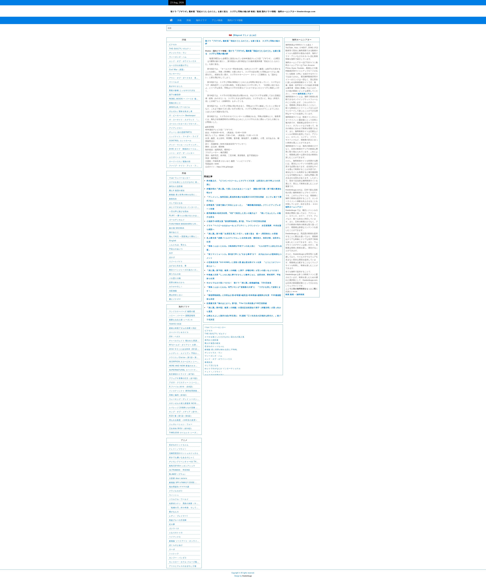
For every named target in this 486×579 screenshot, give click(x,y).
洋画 (179, 20)
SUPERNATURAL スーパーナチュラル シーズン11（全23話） (183, 370)
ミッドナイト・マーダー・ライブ (183, 136)
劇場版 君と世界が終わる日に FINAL (221, 349)
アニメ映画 (217, 20)
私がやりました (176, 86)
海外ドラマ (201, 20)
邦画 (189, 20)
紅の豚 (172, 524)
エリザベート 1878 (177, 157)
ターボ (172, 549)
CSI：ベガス (174, 336)
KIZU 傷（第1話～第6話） (181, 415)
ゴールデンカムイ (177, 219)
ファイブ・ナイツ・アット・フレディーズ (183, 165)
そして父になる (211, 365)
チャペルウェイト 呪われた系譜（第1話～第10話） (183, 340)
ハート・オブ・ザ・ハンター (181, 153)
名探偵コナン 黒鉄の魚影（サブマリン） (183, 503)
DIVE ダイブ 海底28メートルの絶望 (183, 149)
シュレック (174, 553)
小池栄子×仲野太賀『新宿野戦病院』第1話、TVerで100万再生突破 (236, 221)
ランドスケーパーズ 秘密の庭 (182, 311)
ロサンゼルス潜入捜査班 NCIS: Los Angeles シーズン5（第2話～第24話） (183, 403)
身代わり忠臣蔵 (211, 340)
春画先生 (208, 362)
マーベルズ (174, 82)
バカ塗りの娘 (175, 278)
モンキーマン (175, 73)
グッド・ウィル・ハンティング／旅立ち (183, 144)
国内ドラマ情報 (235, 20)
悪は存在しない (176, 295)
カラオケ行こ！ (176, 286)
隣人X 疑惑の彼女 (212, 343)
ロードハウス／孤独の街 (179, 161)
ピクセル (208, 330)
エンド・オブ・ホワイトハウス (218, 359)
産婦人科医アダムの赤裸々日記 (182, 328)
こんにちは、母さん (178, 244)
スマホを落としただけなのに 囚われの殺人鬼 (224, 336)
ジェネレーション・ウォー (181, 424)
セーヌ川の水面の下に (214, 374)
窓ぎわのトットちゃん (214, 346)
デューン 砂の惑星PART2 (180, 132)
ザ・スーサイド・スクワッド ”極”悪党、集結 (183, 119)
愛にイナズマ (175, 299)
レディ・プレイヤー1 (178, 516)
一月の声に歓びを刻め (179, 211)
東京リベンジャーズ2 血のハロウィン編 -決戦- (183, 269)
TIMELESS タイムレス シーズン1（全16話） (183, 432)
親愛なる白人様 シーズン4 (180, 319)
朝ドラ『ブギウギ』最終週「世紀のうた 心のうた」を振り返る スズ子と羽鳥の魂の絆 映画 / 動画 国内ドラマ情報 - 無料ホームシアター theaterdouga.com (243, 11)
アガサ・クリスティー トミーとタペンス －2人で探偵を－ (183, 382)
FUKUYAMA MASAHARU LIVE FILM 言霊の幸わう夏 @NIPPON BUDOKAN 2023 (184, 224)
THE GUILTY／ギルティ (216, 333)
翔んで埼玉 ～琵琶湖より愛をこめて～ (183, 236)
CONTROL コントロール (180, 140)
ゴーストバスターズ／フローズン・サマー (182, 123)
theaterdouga (247, 576)
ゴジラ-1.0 (174, 528)
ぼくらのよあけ (176, 545)
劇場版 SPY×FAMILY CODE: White (182, 482)
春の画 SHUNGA (176, 228)
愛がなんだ (174, 511)
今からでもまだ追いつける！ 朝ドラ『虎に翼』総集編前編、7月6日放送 (239, 283)
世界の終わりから (177, 282)
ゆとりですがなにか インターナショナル (222, 368)
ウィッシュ (174, 495)
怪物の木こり (175, 103)
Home (208, 51)
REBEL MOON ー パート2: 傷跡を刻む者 (183, 98)
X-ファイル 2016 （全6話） (181, 386)
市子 (171, 253)
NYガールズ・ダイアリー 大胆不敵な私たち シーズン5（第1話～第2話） (183, 344)
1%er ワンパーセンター (215, 327)
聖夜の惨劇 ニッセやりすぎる (182, 90)
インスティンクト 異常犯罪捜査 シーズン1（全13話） (183, 390)
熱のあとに (174, 232)
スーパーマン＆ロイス (179, 332)
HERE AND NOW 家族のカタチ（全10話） (183, 365)
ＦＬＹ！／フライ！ (213, 371)
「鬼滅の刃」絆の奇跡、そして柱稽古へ (183, 507)
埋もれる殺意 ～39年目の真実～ (183, 420)
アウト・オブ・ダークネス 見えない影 (183, 77)
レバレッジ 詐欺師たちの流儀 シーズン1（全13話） (183, 407)
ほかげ (172, 257)
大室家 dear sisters (178, 478)
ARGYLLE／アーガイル (179, 107)
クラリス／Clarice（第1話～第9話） (183, 357)
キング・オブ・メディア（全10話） (183, 411)
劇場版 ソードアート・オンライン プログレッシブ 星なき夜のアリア (183, 541)
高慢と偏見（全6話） (178, 395)
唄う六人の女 (175, 274)
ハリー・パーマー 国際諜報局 (182, 315)
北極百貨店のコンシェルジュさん (183, 453)
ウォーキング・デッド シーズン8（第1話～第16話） (183, 399)
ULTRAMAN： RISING (179, 470)
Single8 (172, 240)
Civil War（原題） (177, 69)
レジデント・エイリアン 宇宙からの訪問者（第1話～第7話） (183, 353)
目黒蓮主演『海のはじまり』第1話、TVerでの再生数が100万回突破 (237, 303)
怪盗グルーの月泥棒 (178, 520)
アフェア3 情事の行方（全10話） (184, 378)
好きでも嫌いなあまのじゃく (181, 457)
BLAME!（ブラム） (177, 474)
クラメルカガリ (176, 490)
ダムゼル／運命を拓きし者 (181, 111)
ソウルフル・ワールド (179, 499)
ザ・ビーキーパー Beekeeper (182, 115)
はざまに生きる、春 (178, 265)
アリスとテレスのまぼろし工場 (182, 566)
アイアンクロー (176, 128)
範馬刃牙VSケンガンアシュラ (182, 465)
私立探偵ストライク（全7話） (182, 374)
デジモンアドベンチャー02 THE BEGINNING (183, 461)
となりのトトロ (176, 532)
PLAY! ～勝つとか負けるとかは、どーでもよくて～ (184, 215)
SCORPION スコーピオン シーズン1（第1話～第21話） (184, 361)
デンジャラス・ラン (213, 352)
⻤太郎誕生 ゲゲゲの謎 (179, 486)
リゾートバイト (176, 261)
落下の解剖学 (175, 94)
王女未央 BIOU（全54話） (181, 428)
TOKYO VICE (175, 324)
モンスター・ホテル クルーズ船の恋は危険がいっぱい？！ (183, 562)
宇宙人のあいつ (176, 249)
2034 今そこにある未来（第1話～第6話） (183, 349)
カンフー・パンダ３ (178, 557)
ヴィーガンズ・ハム (213, 355)
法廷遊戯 (173, 290)
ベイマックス (175, 536)
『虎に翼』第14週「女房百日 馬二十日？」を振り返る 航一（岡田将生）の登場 (242, 234)
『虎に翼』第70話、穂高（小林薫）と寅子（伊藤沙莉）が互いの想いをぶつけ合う (243, 270)
